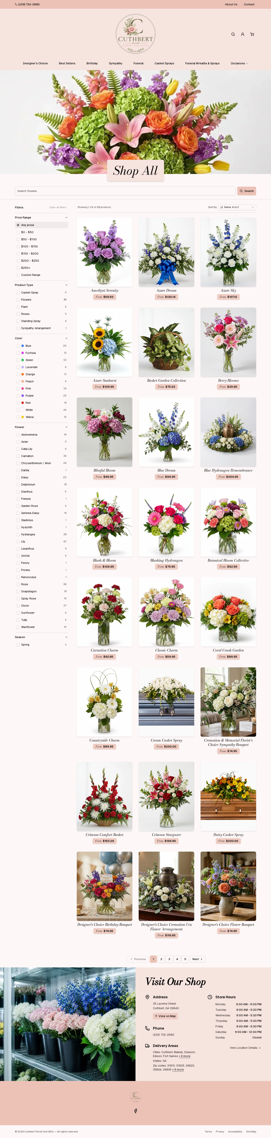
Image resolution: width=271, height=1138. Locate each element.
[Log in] (243, 34)
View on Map (167, 1016)
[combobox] (237, 207)
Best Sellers (67, 63)
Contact (249, 4)
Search (249, 191)
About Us (231, 4)
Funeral (138, 63)
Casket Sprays (164, 63)
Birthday (92, 63)
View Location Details (244, 1048)
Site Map (251, 1131)
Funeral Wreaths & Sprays (202, 63)
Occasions (238, 63)
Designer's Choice (35, 63)
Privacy (220, 1131)
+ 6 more (184, 1056)
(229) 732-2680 (29, 4)
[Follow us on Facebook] (135, 1111)
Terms (208, 1131)
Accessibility (235, 1131)
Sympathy (115, 63)
